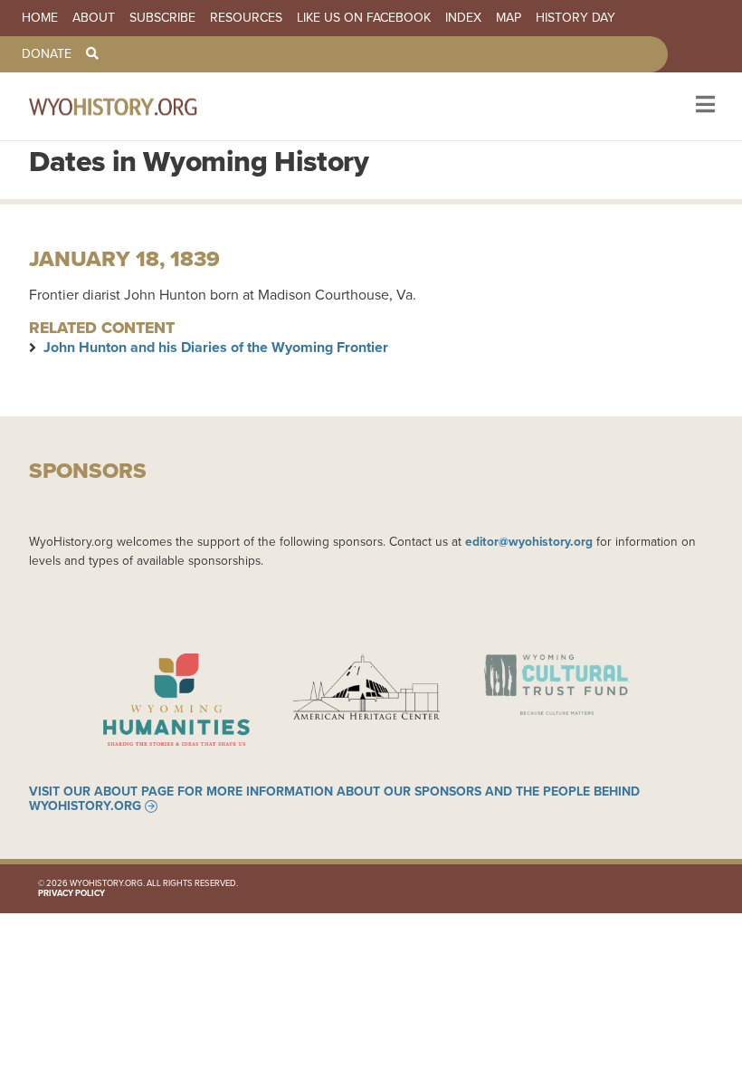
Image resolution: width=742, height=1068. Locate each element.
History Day (575, 18)
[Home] (137, 106)
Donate (46, 54)
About (93, 18)
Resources (246, 18)
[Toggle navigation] (703, 106)
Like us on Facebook (364, 18)
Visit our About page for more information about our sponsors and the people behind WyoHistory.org (334, 799)
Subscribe (162, 18)
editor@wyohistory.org (529, 541)
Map (508, 18)
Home (40, 18)
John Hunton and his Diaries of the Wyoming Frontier (215, 347)
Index (463, 18)
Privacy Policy (71, 893)
